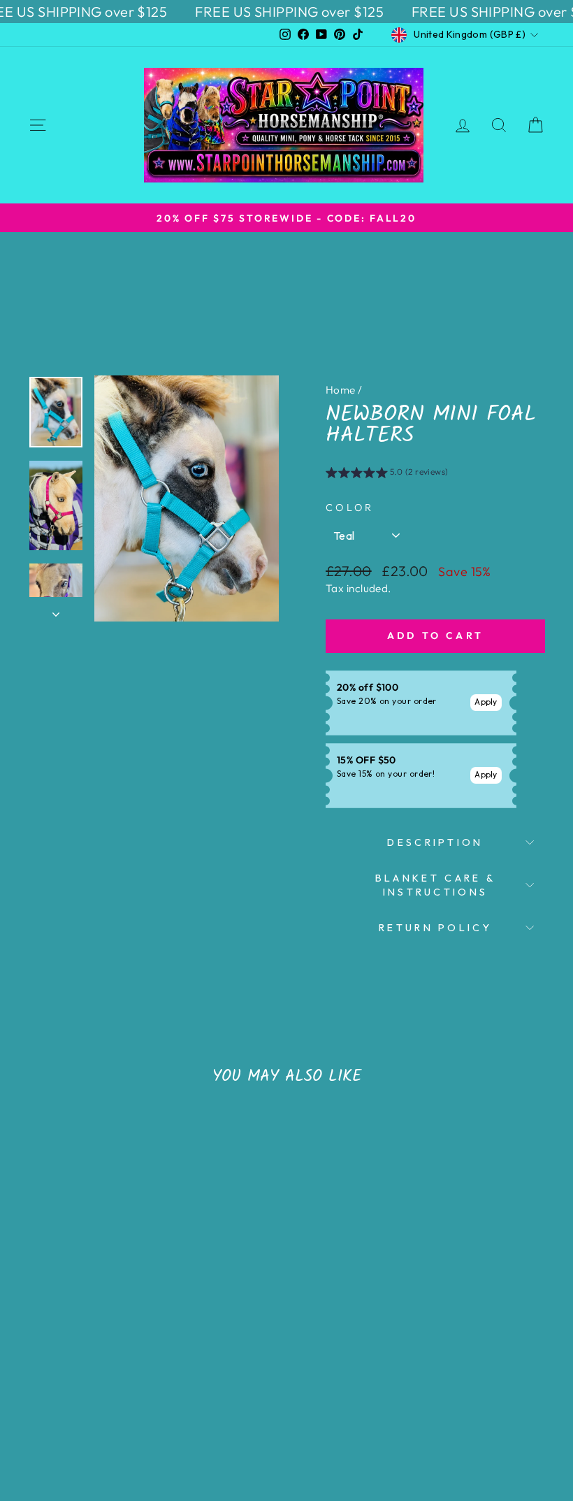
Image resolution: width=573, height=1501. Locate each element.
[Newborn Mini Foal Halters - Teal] (68, 1384)
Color (350, 507)
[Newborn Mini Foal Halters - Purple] (106, 1384)
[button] (387, 474)
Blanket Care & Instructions (435, 885)
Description (435, 842)
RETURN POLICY (435, 927)
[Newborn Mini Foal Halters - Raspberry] (87, 1384)
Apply (486, 701)
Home (341, 389)
